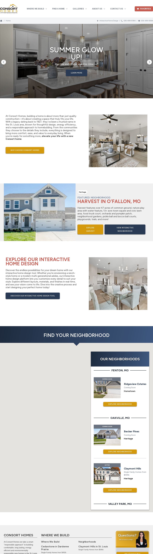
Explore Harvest (90, 229)
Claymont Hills (93, 546)
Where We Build (50, 541)
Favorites (145, 9)
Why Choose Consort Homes (25, 150)
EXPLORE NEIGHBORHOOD (120, 404)
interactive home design (18, 273)
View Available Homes (76, 73)
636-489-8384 (130, 21)
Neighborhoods (87, 541)
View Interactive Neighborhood (125, 229)
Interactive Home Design (109, 21)
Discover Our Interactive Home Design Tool (33, 296)
